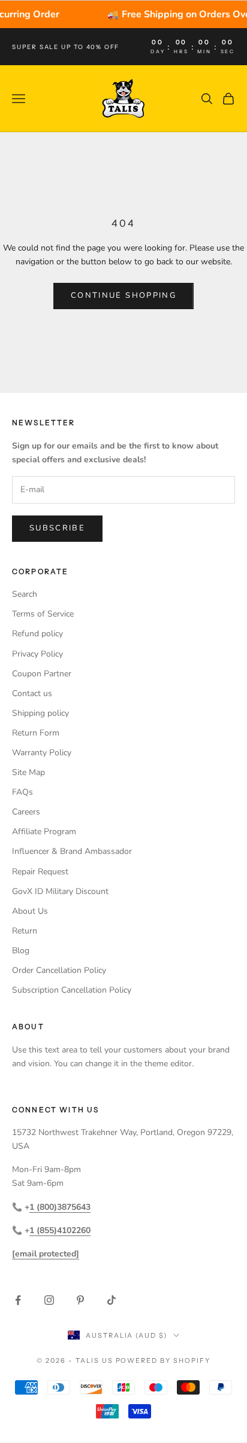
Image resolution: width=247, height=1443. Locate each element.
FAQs (22, 792)
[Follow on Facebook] (18, 1300)
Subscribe (57, 528)
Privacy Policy (37, 654)
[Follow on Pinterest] (80, 1300)
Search (24, 594)
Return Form (35, 733)
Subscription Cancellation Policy (71, 990)
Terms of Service (43, 614)
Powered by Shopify (163, 1360)
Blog (20, 950)
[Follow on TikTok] (112, 1300)
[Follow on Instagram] (49, 1300)
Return (24, 930)
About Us (30, 911)
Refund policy (37, 633)
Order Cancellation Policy (59, 970)
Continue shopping (123, 295)
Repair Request (40, 871)
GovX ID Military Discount (60, 891)
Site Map (28, 772)
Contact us (32, 693)
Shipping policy (40, 713)
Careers (26, 811)
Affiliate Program (44, 831)
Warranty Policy (41, 752)
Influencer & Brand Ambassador (72, 851)
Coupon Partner (41, 673)
